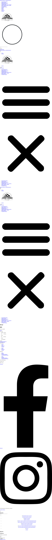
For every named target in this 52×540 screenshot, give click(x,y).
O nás (2, 9)
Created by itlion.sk (2, 509)
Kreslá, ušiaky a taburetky (5, 182)
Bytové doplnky (4, 73)
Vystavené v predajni (4, 6)
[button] (26, 128)
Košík (2, 8)
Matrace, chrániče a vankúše (5, 184)
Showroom (3, 10)
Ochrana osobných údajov (5, 358)
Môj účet (3, 7)
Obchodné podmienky (4, 354)
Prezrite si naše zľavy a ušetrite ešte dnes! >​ (5, 0)
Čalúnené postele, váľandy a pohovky (6, 4)
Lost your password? (2, 539)
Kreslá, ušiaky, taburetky (5, 3)
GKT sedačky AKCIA (4, 1)
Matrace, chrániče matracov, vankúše (6, 5)
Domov (3, 344)
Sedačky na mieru (4, 2)
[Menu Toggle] (0, 51)
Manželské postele (4, 71)
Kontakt (3, 11)
